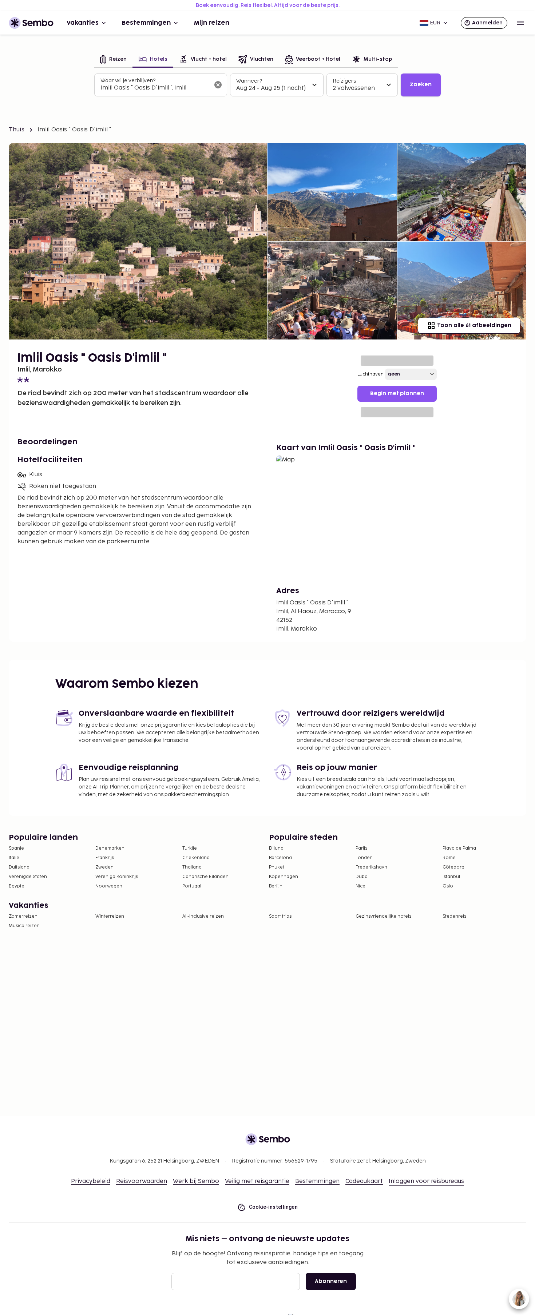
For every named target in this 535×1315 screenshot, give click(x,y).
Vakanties (83, 23)
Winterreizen (109, 916)
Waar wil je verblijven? (127, 81)
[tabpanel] (267, 85)
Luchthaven (370, 374)
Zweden (104, 867)
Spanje (16, 848)
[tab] (113, 60)
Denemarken (109, 848)
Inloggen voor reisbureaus (426, 1181)
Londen (364, 858)
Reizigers (344, 81)
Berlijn (275, 886)
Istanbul (451, 876)
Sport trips (280, 916)
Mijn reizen (211, 23)
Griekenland (196, 858)
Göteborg (453, 867)
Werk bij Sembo (196, 1181)
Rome (449, 858)
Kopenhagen (283, 876)
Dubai (362, 876)
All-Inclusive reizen (203, 916)
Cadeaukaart (364, 1181)
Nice (360, 886)
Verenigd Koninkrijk (116, 876)
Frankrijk (104, 858)
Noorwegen (108, 886)
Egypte (16, 886)
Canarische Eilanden (205, 876)
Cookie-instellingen (273, 1207)
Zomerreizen (23, 916)
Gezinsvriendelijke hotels (383, 916)
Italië (14, 858)
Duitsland (19, 867)
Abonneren (331, 1281)
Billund (276, 848)
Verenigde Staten (28, 876)
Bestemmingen (146, 23)
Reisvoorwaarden (141, 1181)
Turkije (189, 848)
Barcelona (280, 858)
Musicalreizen (24, 926)
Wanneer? (249, 81)
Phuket (276, 867)
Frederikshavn (371, 867)
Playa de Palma (459, 848)
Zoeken (421, 84)
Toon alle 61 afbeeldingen (474, 325)
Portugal (191, 886)
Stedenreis (454, 916)
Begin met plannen (397, 393)
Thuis (16, 129)
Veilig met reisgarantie (257, 1181)
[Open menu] (520, 23)
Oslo (448, 886)
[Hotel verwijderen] (218, 84)
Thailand (192, 867)
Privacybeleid (90, 1181)
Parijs (361, 848)
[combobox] (154, 88)
